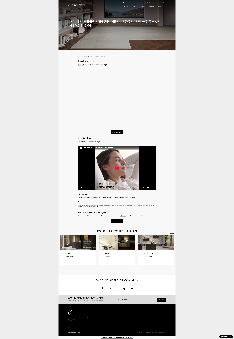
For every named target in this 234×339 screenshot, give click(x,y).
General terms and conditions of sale (152, 332)
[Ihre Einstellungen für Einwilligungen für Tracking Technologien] (2, 337)
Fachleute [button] (151, 6)
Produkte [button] (135, 6)
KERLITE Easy (123, 215)
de (165, 2)
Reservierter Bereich (131, 311)
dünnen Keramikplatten (84, 64)
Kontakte (126, 2)
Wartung (145, 314)
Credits (165, 332)
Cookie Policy (143, 332)
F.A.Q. (160, 311)
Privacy (139, 332)
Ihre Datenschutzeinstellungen (121, 337)
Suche (157, 2)
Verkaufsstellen (137, 2)
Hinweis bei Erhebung (107, 337)
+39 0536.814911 (73, 319)
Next (172, 233)
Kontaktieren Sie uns (117, 132)
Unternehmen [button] (125, 6)
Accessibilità (161, 332)
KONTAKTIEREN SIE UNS (226, 336)
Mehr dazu (134, 197)
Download (145, 311)
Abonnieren (161, 299)
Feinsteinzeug (130, 314)
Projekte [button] (143, 6)
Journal (159, 6)
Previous (62, 233)
